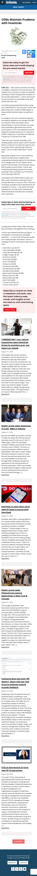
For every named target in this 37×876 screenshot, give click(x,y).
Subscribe (29, 72)
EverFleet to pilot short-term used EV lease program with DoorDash (15, 509)
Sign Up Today (10, 310)
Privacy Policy (6, 79)
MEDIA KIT (12, 863)
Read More (5, 394)
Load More (18, 841)
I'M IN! (28, 208)
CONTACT (23, 863)
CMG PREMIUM (26, 2)
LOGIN (34, 2)
